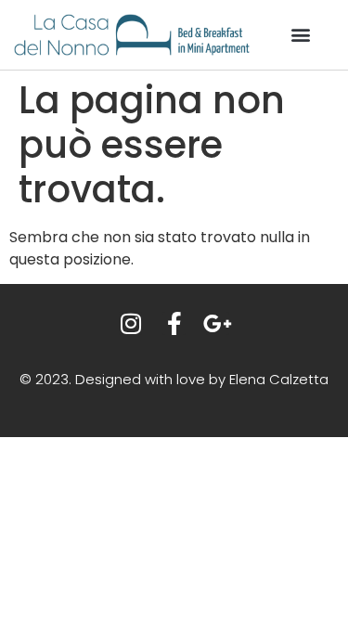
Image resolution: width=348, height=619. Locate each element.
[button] (300, 34)
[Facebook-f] (174, 323)
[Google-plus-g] (217, 323)
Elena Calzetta (279, 379)
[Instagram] (130, 323)
